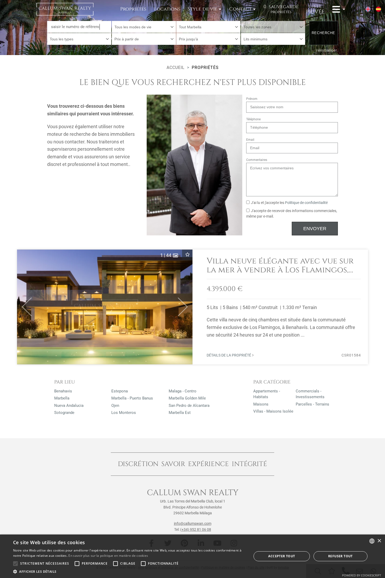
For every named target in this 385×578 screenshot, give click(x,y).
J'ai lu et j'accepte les (289, 203)
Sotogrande (64, 412)
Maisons (260, 404)
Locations (167, 9)
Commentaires (256, 160)
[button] (24, 307)
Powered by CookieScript (361, 575)
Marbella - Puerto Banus (132, 398)
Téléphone (253, 119)
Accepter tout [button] (281, 556)
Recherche (323, 33)
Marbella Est (180, 412)
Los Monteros (123, 412)
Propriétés (133, 9)
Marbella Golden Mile (187, 398)
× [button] (379, 541)
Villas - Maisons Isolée (273, 411)
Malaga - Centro (182, 391)
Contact (240, 9)
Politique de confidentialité (306, 203)
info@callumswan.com (192, 523)
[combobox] (144, 27)
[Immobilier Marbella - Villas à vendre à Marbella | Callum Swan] (65, 9)
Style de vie (202, 9)
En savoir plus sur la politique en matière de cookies (108, 555)
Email (250, 140)
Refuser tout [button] (340, 556)
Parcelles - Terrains (312, 404)
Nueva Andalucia (69, 405)
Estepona (119, 391)
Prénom (251, 99)
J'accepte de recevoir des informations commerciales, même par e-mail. (291, 214)
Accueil (176, 67)
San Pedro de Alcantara (189, 405)
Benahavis (63, 391)
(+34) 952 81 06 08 (195, 529)
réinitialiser (326, 50)
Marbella (61, 398)
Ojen (115, 405)
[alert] (192, 556)
